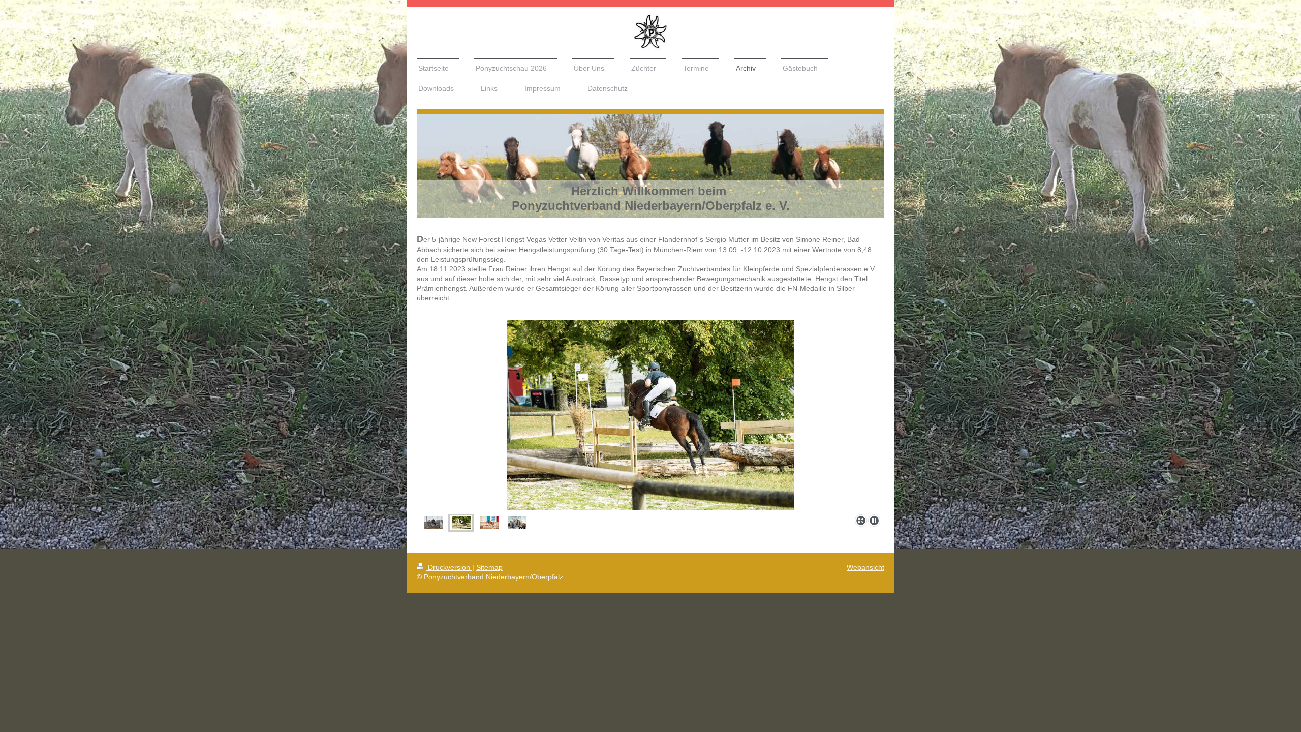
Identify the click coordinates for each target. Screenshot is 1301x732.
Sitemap (489, 567)
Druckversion (449, 567)
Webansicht (865, 567)
